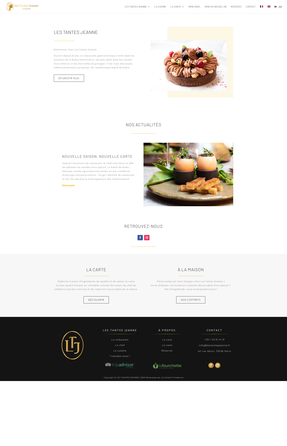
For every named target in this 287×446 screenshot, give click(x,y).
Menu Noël (194, 6)
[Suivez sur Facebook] (140, 237)
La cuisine (160, 6)
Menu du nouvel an (215, 6)
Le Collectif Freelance (172, 377)
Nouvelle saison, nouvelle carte (97, 156)
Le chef (120, 345)
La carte (175, 6)
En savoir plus (68, 78)
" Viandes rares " (119, 356)
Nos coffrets (191, 299)
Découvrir (68, 185)
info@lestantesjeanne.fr (214, 345)
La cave (167, 339)
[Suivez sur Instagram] (146, 237)
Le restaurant (120, 339)
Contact (251, 6)
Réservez (236, 6)
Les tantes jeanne (136, 6)
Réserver (167, 350)
